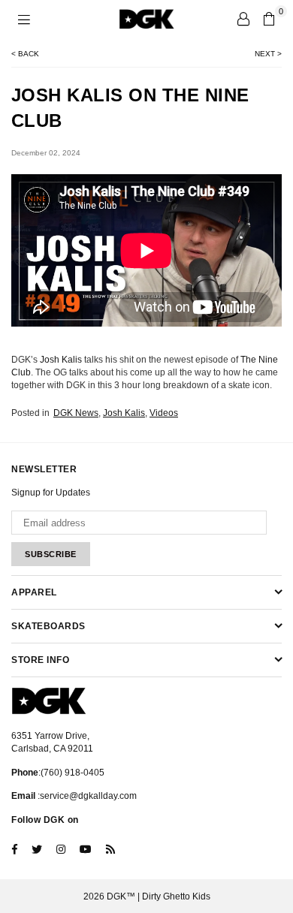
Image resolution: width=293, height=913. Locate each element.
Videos (164, 413)
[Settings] (243, 19)
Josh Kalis (61, 359)
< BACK (25, 54)
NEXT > (268, 54)
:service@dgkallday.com (86, 796)
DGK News (75, 413)
